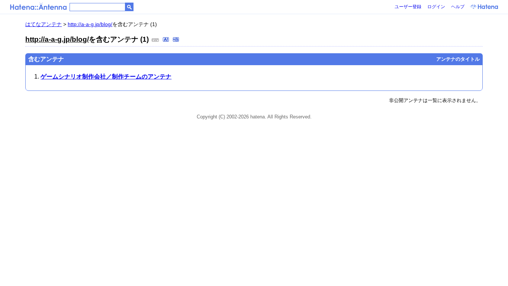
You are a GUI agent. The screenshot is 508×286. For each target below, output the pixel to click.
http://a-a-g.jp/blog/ (90, 24)
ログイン (436, 6)
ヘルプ (457, 6)
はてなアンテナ (43, 24)
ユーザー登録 (408, 6)
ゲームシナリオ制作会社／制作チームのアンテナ (106, 76)
